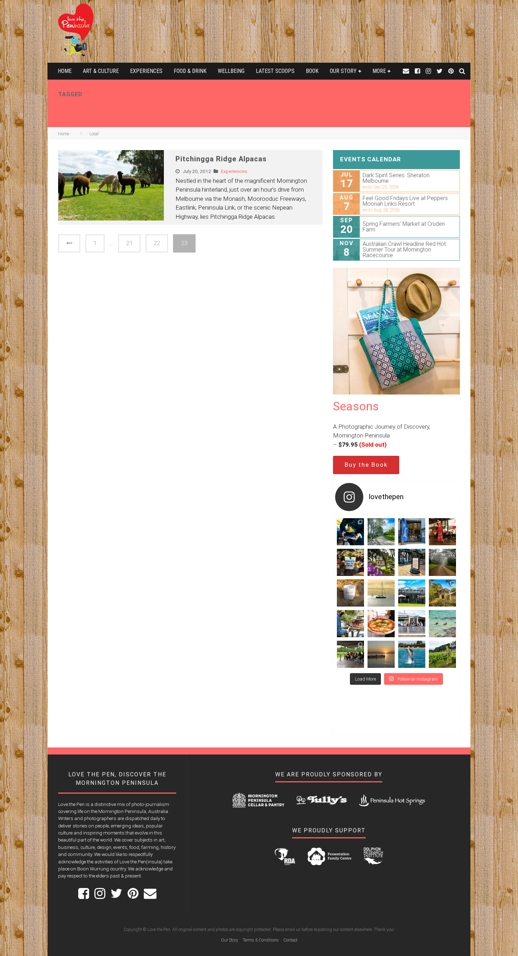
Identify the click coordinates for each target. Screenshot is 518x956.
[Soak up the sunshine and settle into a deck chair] (411, 593)
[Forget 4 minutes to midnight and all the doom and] (350, 593)
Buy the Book (366, 464)
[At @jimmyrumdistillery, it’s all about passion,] (411, 531)
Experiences (146, 71)
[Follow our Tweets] (439, 71)
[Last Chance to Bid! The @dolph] (411, 654)
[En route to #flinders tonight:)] (442, 562)
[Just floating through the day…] (442, 623)
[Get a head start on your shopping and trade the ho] (411, 562)
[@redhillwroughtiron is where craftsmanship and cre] (350, 623)
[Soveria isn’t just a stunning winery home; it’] (442, 654)
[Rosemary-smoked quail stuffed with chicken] (350, 531)
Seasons (356, 406)
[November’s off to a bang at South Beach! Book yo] (411, 623)
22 (157, 243)
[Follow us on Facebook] (417, 71)
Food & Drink (190, 71)
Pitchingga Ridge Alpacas (221, 159)
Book (312, 71)
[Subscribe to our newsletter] (406, 71)
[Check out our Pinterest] (450, 71)
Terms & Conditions (261, 940)
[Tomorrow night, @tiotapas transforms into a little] (442, 531)
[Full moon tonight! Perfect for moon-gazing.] (381, 654)
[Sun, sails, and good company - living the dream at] (381, 593)
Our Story (343, 71)
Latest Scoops (275, 71)
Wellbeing (231, 71)
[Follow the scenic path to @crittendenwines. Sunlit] (381, 531)
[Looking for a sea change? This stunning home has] (442, 593)
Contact (290, 940)
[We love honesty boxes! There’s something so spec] (350, 562)
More (379, 71)
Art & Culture (101, 71)
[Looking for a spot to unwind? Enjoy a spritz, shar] (381, 623)
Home (65, 71)
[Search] (462, 71)
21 (129, 243)
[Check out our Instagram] (428, 71)
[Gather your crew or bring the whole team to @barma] (350, 654)
